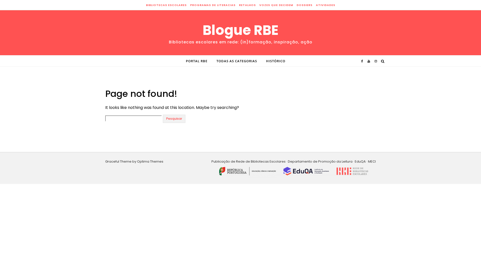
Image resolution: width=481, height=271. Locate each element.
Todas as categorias (236, 61)
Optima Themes (150, 161)
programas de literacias (212, 5)
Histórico (275, 61)
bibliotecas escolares (166, 5)
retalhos (247, 5)
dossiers (304, 5)
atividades (325, 5)
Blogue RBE (241, 30)
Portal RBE (196, 61)
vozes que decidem (276, 5)
